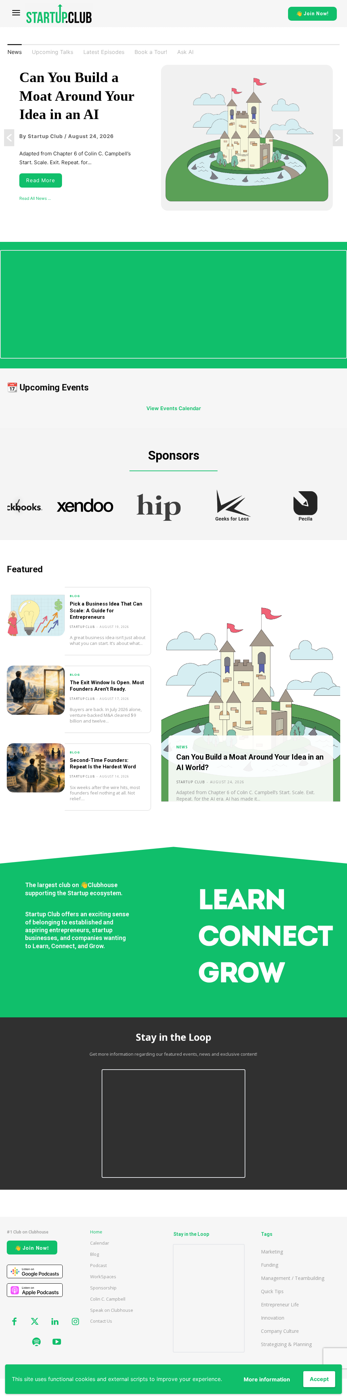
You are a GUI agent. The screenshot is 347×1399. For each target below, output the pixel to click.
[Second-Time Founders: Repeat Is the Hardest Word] (36, 767)
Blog (75, 596)
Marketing (272, 1251)
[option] (173, 138)
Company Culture (280, 1331)
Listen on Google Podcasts (35, 1271)
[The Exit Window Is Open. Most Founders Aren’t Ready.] (36, 690)
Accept (319, 1379)
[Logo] (59, 13)
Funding (269, 1265)
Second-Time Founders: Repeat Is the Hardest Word (103, 763)
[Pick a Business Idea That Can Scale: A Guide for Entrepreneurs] (36, 611)
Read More (40, 180)
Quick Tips (272, 1291)
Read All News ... (35, 198)
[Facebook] (14, 1322)
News (182, 747)
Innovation (272, 1318)
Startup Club (82, 627)
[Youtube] (56, 1342)
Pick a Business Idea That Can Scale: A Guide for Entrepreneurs (106, 610)
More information (267, 1379)
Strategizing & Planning (286, 1344)
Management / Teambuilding (292, 1278)
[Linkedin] (54, 1322)
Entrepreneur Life (280, 1304)
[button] (9, 137)
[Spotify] (36, 1342)
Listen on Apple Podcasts (35, 1290)
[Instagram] (75, 1322)
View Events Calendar (173, 408)
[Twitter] (34, 1322)
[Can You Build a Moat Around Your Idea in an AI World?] (250, 704)
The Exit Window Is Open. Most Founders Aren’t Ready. (107, 685)
